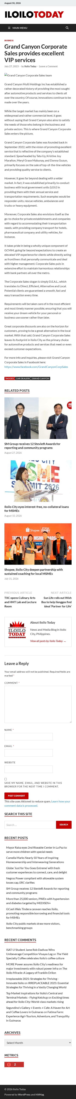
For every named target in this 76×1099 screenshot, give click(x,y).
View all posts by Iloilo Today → (48, 641)
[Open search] (67, 28)
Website (10, 762)
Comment (12, 682)
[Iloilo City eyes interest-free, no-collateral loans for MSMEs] (38, 482)
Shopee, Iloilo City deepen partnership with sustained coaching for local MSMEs (33, 571)
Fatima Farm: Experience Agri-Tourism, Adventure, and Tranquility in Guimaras (37, 1016)
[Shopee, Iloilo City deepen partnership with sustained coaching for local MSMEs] (38, 545)
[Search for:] (38, 825)
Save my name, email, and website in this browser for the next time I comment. (33, 785)
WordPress (24, 1094)
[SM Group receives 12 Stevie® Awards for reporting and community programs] (38, 419)
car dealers (23, 378)
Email (9, 746)
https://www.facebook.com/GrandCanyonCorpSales (36, 366)
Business (8, 40)
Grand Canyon (40, 378)
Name (9, 729)
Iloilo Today (30, 66)
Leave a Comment (48, 66)
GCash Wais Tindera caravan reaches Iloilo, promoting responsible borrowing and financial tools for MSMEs (38, 913)
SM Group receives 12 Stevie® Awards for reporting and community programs (32, 446)
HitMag (40, 1094)
